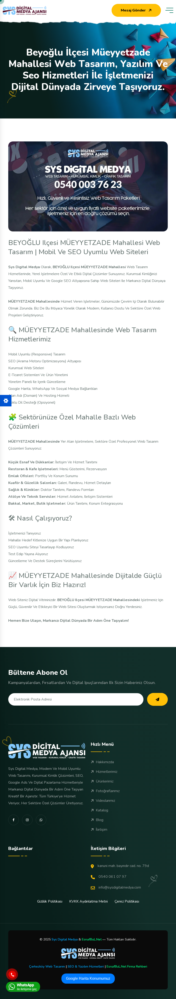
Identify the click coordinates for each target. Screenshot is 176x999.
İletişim (101, 829)
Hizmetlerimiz (106, 771)
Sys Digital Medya (65, 939)
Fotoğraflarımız (108, 791)
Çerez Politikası (127, 901)
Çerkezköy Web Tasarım (47, 966)
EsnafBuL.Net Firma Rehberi (127, 966)
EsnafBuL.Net (92, 939)
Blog (99, 819)
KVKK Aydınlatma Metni (88, 901)
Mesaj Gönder (133, 10)
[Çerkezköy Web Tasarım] (88, 953)
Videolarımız (105, 800)
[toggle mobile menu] (169, 10)
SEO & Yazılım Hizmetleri (86, 966)
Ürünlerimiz (104, 781)
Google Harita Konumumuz (88, 978)
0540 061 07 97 (112, 876)
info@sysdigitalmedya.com (120, 887)
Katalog (102, 810)
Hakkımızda (105, 762)
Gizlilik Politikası (49, 901)
